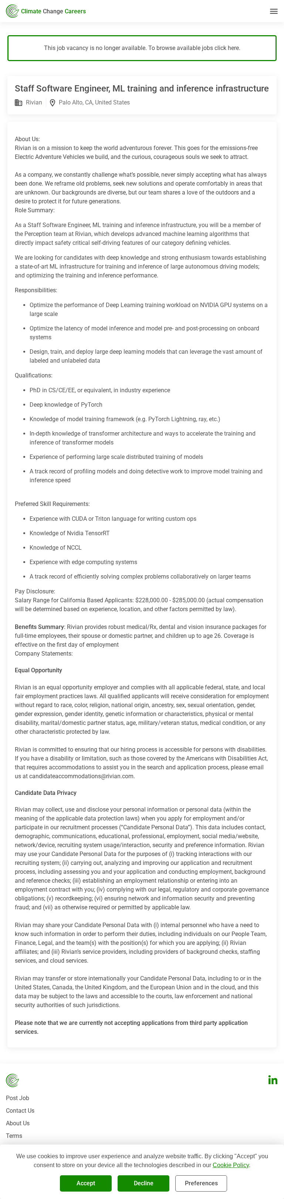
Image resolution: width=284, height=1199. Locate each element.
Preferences (201, 1183)
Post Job (17, 1098)
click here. (227, 47)
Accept (86, 1183)
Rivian (34, 102)
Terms (14, 1135)
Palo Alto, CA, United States (94, 102)
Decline (143, 1183)
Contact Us (20, 1110)
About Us (18, 1123)
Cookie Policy (231, 1165)
